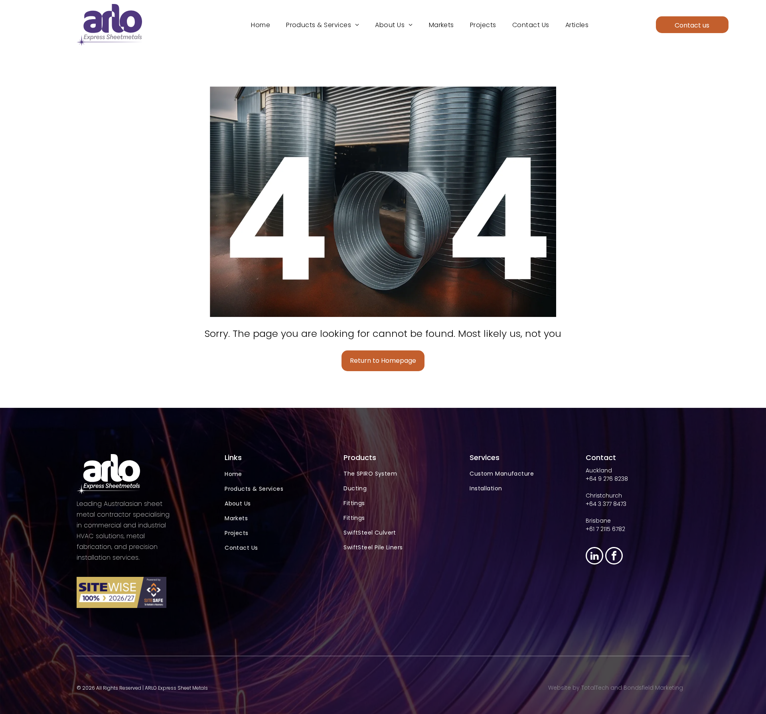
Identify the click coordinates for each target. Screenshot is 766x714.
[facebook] (614, 556)
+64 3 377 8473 (606, 504)
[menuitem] (260, 25)
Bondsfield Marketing (653, 688)
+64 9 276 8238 (607, 479)
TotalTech (595, 688)
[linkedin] (594, 556)
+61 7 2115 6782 (605, 529)
